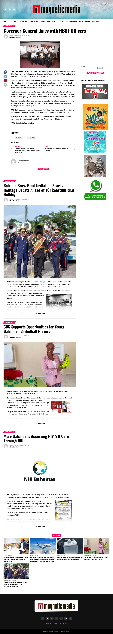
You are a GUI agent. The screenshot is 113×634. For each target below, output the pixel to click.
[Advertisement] (92, 52)
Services (55, 624)
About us (48, 624)
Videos (81, 21)
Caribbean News (34, 21)
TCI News (61, 21)
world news (95, 21)
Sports (54, 21)
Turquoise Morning (71, 21)
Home (15, 21)
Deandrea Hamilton (15, 37)
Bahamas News (23, 21)
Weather (87, 21)
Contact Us (63, 624)
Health (43, 21)
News (48, 21)
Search (83, 67)
